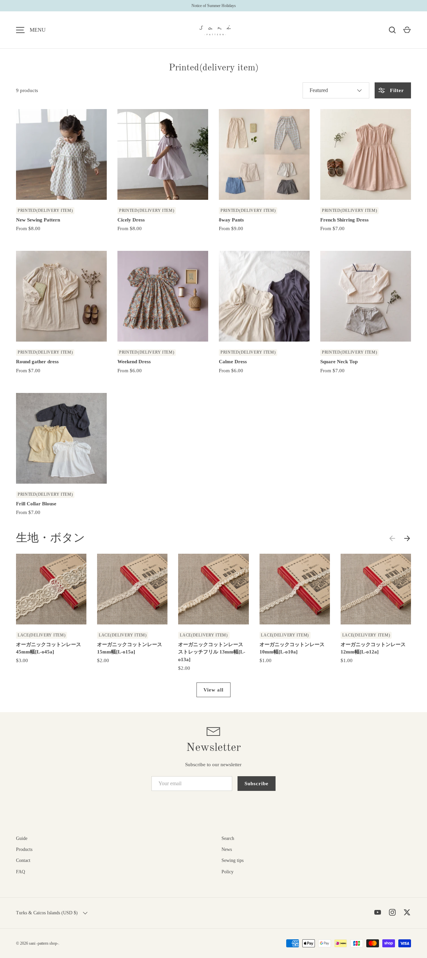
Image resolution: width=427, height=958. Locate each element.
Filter (396, 90)
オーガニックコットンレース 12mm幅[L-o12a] (373, 648)
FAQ (20, 871)
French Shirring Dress (344, 219)
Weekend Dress (134, 361)
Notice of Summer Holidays (213, 5)
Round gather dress (37, 361)
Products (24, 849)
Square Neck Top (339, 361)
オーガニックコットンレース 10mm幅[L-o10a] (292, 648)
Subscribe (257, 783)
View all (213, 689)
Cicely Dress (131, 219)
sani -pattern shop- (43, 943)
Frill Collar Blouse (36, 503)
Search (228, 838)
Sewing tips (233, 860)
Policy (228, 871)
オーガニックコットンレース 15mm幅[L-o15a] (129, 648)
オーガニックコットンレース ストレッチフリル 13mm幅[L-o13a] (211, 652)
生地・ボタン (50, 538)
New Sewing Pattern (38, 219)
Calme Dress (233, 361)
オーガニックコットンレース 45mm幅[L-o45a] (48, 648)
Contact (23, 860)
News (227, 849)
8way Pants (231, 219)
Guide (21, 838)
